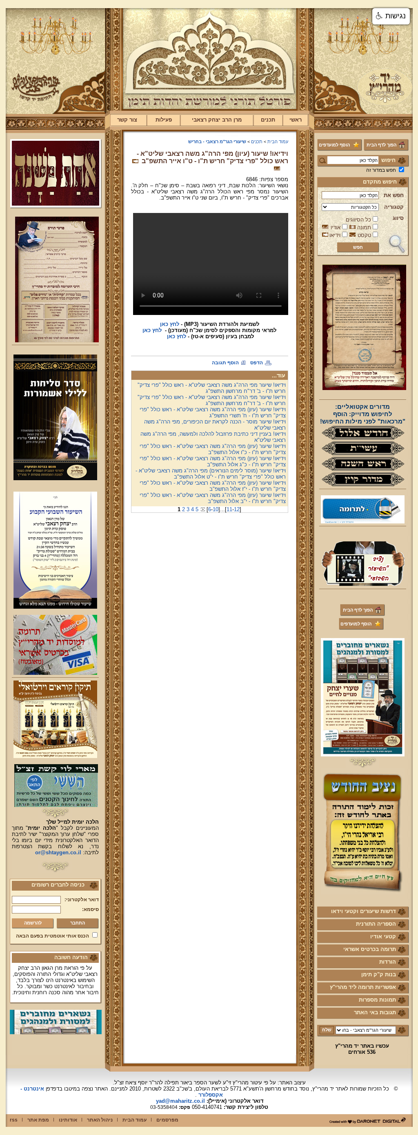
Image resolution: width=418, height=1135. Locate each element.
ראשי (295, 120)
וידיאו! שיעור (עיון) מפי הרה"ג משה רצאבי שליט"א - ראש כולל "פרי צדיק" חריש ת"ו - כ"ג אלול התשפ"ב (213, 461)
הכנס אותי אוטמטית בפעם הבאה (52, 936)
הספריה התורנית (376, 924)
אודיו (335, 227)
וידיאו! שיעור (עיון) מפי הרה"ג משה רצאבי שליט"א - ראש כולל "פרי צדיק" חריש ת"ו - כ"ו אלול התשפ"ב (213, 449)
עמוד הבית (277, 141)
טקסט (364, 235)
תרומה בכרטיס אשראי (369, 949)
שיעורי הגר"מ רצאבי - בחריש (217, 141)
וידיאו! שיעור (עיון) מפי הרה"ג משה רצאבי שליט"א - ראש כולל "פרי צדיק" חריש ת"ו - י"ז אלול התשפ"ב (213, 486)
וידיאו (334, 235)
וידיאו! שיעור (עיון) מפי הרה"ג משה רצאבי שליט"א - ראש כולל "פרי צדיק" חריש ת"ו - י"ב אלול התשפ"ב (213, 498)
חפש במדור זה (381, 170)
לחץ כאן (175, 336)
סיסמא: (90, 909)
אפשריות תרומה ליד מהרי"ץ (363, 987)
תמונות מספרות (377, 1000)
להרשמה (33, 922)
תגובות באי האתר (375, 1012)
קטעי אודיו (383, 936)
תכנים (268, 120)
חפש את (394, 195)
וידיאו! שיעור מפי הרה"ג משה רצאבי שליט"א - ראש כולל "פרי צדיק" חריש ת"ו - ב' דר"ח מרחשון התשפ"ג (212, 388)
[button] (391, 16)
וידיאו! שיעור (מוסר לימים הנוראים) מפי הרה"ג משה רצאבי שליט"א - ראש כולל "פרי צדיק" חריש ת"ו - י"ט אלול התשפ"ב (211, 474)
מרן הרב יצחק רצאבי (217, 120)
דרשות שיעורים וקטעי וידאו (363, 911)
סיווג (398, 218)
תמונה (364, 227)
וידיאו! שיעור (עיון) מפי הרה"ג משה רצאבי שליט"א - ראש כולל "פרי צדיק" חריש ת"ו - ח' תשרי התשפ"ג (213, 412)
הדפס (256, 362)
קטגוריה (394, 207)
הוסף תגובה (225, 362)
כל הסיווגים (358, 220)
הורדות (387, 962)
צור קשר (127, 120)
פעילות (164, 120)
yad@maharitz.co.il (180, 1101)
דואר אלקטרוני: (81, 899)
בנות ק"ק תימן (378, 974)
